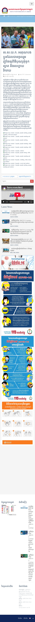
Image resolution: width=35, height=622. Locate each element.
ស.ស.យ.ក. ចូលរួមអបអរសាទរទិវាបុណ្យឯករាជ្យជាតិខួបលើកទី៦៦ (11, 176)
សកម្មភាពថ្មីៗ (11, 76)
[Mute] (28, 202)
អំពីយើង (26, 618)
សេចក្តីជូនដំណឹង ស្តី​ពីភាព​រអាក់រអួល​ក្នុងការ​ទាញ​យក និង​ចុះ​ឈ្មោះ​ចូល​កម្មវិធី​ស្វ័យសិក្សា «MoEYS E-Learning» (22, 212)
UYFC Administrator (26, 74)
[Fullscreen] (31, 202)
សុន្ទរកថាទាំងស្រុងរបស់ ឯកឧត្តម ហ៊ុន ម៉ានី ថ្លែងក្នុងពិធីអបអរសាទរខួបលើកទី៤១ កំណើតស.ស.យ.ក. (26, 176)
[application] (17, 194)
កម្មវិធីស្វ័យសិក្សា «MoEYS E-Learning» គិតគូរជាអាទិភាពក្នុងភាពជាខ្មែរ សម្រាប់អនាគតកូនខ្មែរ (21, 222)
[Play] (4, 202)
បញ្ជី (8, 16)
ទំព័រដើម (20, 618)
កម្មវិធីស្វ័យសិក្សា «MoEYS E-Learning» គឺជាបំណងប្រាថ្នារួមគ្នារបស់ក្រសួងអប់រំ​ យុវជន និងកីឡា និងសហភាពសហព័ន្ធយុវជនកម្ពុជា (21, 231)
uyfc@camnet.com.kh (24, 607)
